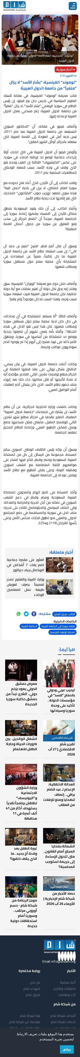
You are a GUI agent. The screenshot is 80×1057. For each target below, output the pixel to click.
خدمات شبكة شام (63, 1021)
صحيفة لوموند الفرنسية (62, 632)
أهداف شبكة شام (63, 1015)
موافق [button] (67, 1049)
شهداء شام (31, 988)
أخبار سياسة (68, 982)
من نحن (35, 982)
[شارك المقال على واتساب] (19, 614)
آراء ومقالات (67, 994)
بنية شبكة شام (30, 1015)
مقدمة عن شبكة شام (24, 1021)
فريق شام (33, 994)
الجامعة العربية (29, 626)
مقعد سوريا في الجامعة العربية (58, 626)
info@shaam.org (63, 961)
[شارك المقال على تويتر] (26, 614)
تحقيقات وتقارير (65, 988)
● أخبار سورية (65, 69)
